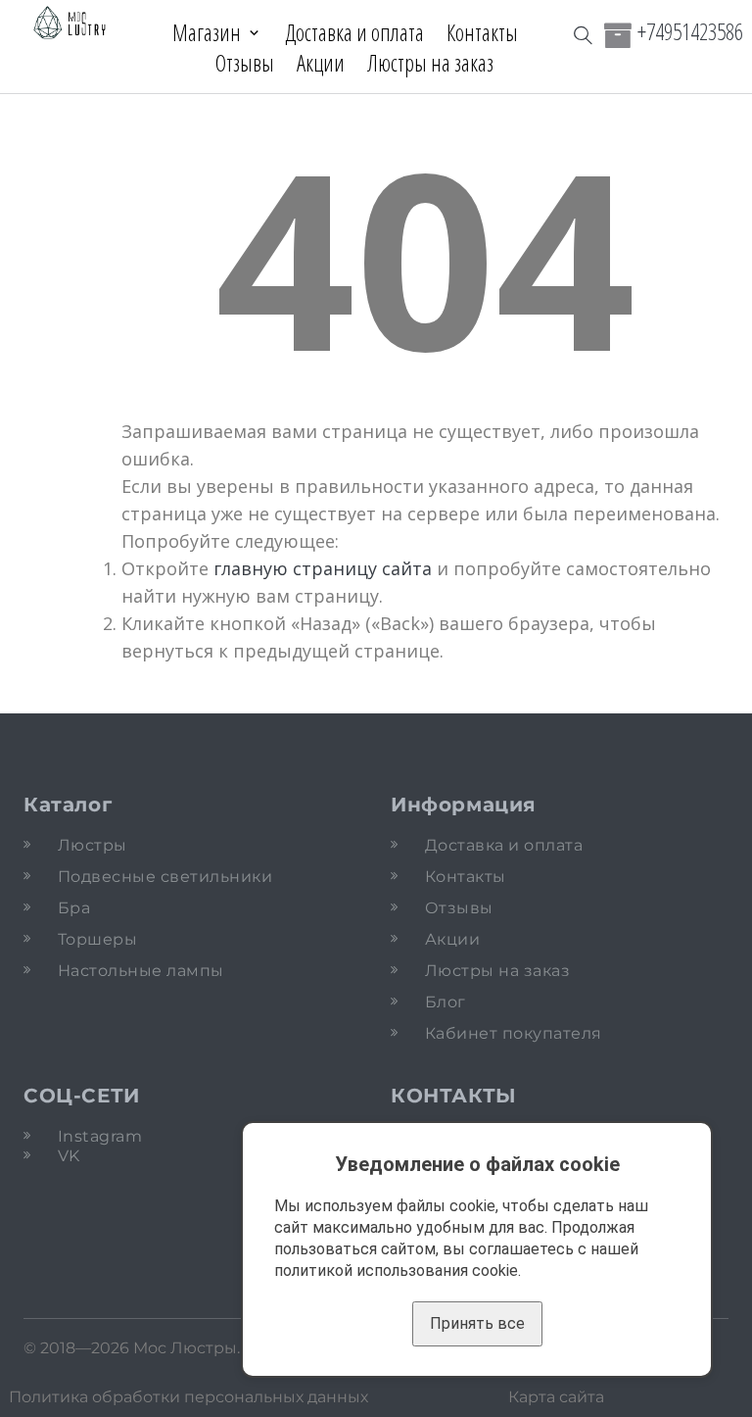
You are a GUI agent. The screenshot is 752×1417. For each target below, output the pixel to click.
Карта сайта (556, 1397)
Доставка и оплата (354, 32)
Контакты (482, 32)
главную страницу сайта (322, 568)
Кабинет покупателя (513, 1033)
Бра (74, 908)
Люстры (92, 845)
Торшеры (97, 939)
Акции (321, 62)
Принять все (477, 1323)
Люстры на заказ (430, 62)
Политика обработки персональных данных (188, 1397)
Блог (445, 1002)
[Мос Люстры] (70, 23)
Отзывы (244, 62)
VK (69, 1156)
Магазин (206, 32)
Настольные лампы (141, 970)
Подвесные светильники (165, 876)
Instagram (100, 1136)
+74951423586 (690, 31)
